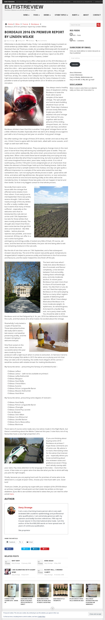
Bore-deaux (48, 561)
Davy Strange (10, 41)
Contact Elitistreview (76, 75)
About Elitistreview (75, 72)
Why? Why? (16, 561)
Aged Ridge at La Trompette (71, 1)
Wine (25, 15)
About (86, 15)
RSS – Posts (77, 35)
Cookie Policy (41, 616)
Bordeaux (35, 24)
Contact (97, 15)
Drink (46, 15)
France (25, 24)
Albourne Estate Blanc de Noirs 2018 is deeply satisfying (39, 1)
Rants (74, 15)
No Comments (42, 41)
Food (36, 15)
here (12, 494)
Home (10, 24)
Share (9, 548)
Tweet (26, 548)
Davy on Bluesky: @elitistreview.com (81, 77)
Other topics (60, 15)
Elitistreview (24, 6)
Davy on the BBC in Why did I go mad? (82, 79)
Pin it (45, 548)
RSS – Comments (78, 41)
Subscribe (75, 64)
